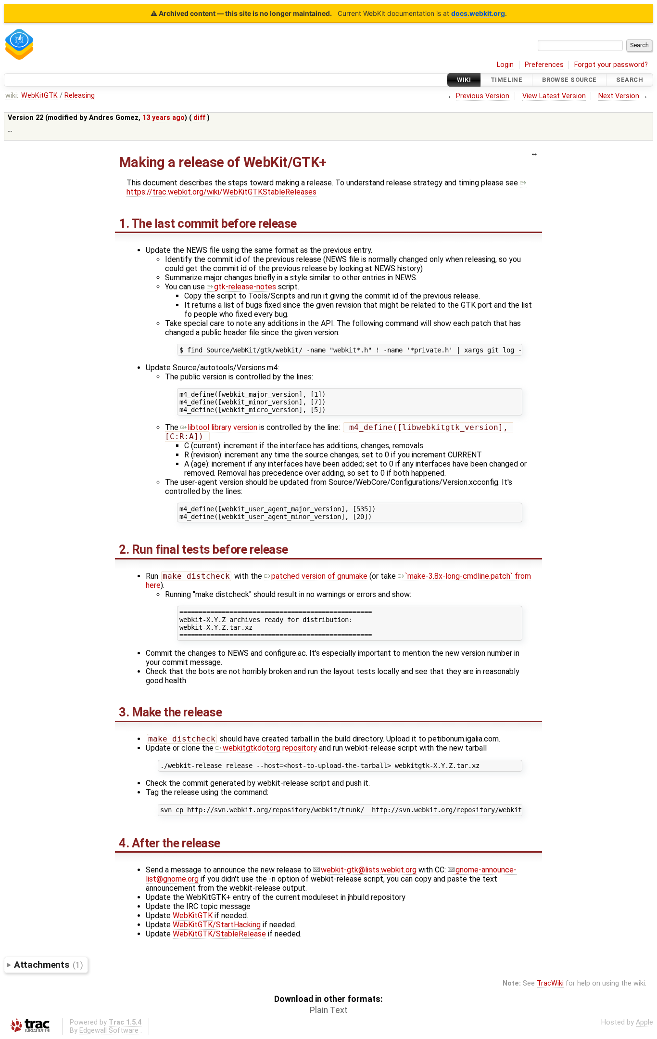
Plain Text (329, 1010)
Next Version (618, 96)
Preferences (544, 65)
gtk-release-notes (245, 286)
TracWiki (550, 983)
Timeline (506, 79)
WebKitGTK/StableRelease (219, 933)
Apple (644, 1022)
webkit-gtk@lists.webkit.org (369, 869)
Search (629, 79)
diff (199, 118)
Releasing (79, 95)
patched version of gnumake (319, 576)
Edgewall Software (109, 1030)
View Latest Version (554, 96)
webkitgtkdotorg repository (270, 748)
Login (505, 65)
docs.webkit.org (478, 13)
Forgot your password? (611, 65)
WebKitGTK (39, 95)
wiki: (11, 95)
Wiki (464, 79)
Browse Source (569, 79)
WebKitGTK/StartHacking (217, 924)
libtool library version (222, 427)
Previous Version (482, 96)
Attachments (48, 964)
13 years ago (163, 118)
